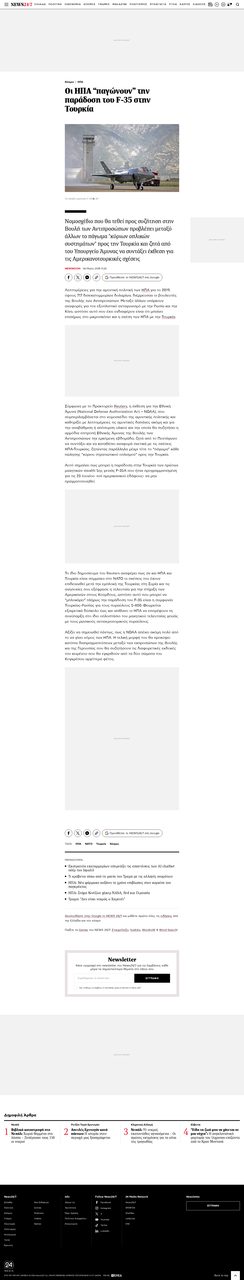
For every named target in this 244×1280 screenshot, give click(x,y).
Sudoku (135, 930)
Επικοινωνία (71, 1224)
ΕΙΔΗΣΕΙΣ (199, 4)
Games (83, 930)
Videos (37, 1218)
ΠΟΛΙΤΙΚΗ (55, 4)
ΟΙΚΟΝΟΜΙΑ (73, 4)
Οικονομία (9, 1224)
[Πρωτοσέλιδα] (210, 4)
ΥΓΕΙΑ (173, 4)
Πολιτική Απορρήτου (75, 1218)
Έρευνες (8, 1245)
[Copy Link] (96, 277)
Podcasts (39, 1213)
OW (128, 1224)
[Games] (229, 4)
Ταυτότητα (70, 1208)
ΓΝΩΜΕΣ (104, 4)
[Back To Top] (235, 1275)
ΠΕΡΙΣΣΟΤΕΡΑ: (74, 860)
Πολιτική (8, 1208)
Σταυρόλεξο (120, 930)
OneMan (130, 1213)
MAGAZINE (120, 4)
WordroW (148, 930)
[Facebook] (68, 277)
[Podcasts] (223, 4)
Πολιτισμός (10, 1229)
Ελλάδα (8, 1202)
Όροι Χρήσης (71, 1213)
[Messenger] (87, 277)
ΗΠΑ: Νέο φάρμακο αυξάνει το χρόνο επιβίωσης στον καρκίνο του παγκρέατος (119, 884)
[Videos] (217, 4)
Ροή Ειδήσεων (41, 1202)
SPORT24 (130, 1208)
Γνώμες (8, 1218)
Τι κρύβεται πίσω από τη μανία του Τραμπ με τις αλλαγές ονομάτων (120, 876)
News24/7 (131, 1202)
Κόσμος (70, 82)
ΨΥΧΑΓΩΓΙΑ (158, 4)
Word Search (168, 930)
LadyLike (130, 1218)
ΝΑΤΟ (89, 844)
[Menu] (6, 4)
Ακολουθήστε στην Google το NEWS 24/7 (93, 916)
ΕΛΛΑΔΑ (40, 4)
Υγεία (7, 1240)
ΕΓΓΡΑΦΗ (213, 1206)
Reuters (120, 406)
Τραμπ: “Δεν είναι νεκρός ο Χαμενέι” (96, 899)
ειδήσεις (166, 916)
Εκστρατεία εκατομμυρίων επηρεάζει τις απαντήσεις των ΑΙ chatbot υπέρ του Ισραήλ (121, 868)
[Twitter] (78, 277)
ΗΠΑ (80, 82)
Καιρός (185, 4)
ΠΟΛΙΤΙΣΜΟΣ (138, 4)
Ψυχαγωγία (10, 1235)
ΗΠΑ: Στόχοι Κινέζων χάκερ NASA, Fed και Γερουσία (109, 892)
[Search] (237, 4)
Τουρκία (168, 317)
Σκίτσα (37, 1208)
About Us (70, 1202)
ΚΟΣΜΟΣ (90, 4)
